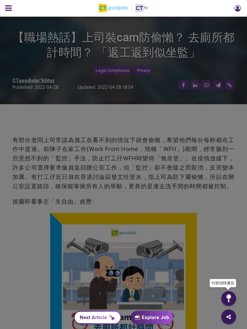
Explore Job (155, 317)
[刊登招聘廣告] (228, 298)
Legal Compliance (112, 70)
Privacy (143, 70)
